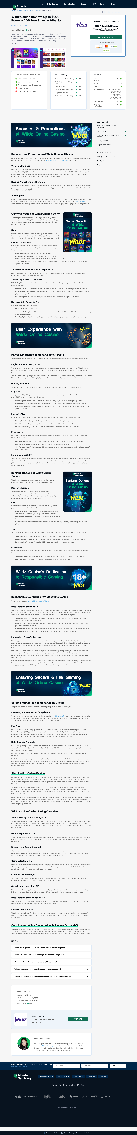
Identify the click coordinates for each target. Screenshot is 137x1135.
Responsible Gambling (104, 145)
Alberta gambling (80, 201)
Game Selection (102, 131)
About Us (103, 1076)
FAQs (98, 165)
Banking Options (102, 141)
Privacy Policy (78, 1076)
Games (83, 4)
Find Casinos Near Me (112, 12)
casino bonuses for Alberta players (57, 160)
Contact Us (91, 1076)
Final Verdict (101, 161)
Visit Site (78, 1019)
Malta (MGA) (59, 716)
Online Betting (69, 4)
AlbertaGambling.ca (48, 1046)
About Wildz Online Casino (105, 153)
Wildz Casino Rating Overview (107, 157)
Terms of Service (63, 1076)
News (113, 4)
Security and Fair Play (104, 149)
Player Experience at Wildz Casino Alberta (108, 135)
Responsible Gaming (46, 1076)
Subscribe (117, 1066)
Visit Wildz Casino (105, 37)
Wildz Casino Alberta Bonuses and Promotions (108, 126)
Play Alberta (99, 4)
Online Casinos (52, 4)
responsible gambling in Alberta (38, 601)
